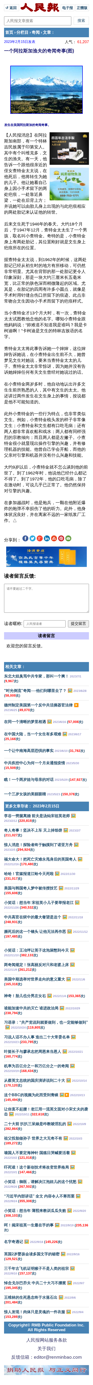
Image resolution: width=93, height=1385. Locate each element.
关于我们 (46, 1348)
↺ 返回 (11, 8)
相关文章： (15, 666)
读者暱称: (13, 623)
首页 (9, 32)
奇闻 (36, 32)
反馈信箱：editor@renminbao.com (46, 1357)
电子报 (67, 8)
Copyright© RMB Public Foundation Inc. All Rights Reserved (46, 1327)
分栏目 (22, 32)
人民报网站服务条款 (46, 1340)
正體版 (82, 8)
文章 (47, 32)
